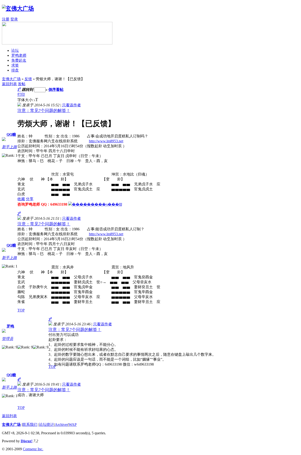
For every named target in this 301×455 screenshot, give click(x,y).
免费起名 (18, 60)
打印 (21, 94)
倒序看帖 (55, 90)
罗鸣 (10, 326)
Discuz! (26, 441)
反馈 (28, 79)
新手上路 (9, 147)
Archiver (61, 425)
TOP (21, 310)
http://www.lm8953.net (106, 141)
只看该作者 (71, 105)
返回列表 (9, 84)
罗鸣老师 (18, 55)
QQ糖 (11, 134)
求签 (15, 65)
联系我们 (29, 425)
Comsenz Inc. (33, 449)
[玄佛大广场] (18, 8)
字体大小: (25, 100)
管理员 (7, 339)
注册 (5, 19)
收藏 (21, 199)
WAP (73, 425)
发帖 (21, 84)
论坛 (15, 50)
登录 (14, 19)
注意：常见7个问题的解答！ (43, 110)
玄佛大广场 (11, 79)
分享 (29, 199)
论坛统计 (46, 425)
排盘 (15, 70)
